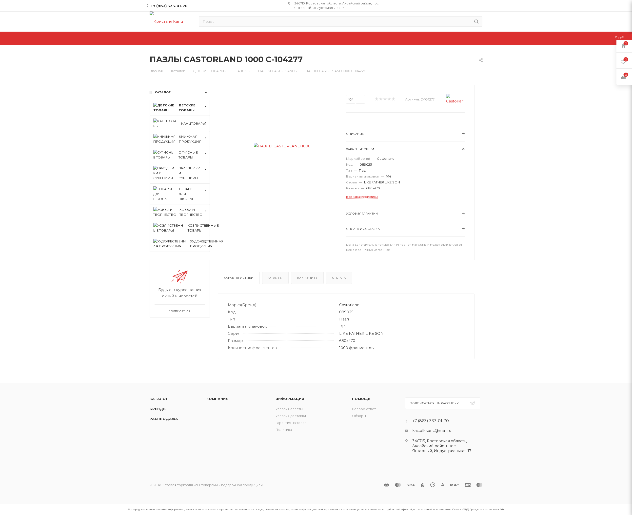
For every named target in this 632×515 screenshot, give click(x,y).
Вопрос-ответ (364, 409)
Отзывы (275, 277)
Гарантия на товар (291, 423)
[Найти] (476, 21)
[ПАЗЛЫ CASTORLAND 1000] (282, 146)
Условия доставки (291, 416)
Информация (290, 399)
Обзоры (359, 416)
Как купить (307, 277)
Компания (217, 399)
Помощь (361, 399)
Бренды (158, 409)
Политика (284, 430)
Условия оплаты (289, 409)
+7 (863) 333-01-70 (169, 5)
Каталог (159, 399)
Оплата (339, 277)
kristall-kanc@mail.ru (431, 430)
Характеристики (239, 277)
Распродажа (164, 419)
